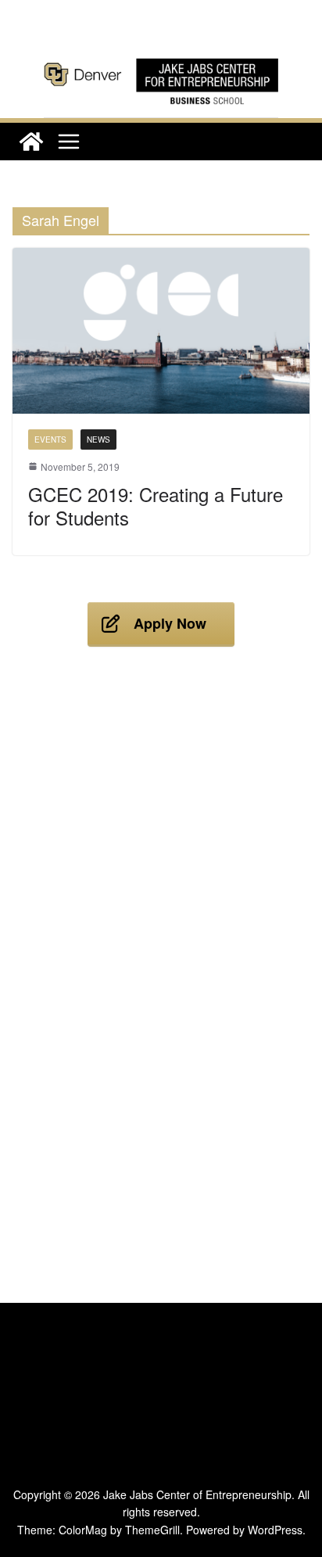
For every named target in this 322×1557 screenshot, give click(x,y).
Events (50, 439)
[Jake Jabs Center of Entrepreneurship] (161, 55)
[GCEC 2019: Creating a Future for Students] (161, 331)
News (98, 439)
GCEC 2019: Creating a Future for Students (155, 505)
